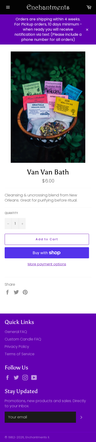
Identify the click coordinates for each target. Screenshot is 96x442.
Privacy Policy (17, 346)
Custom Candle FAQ (23, 339)
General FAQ (16, 331)
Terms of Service (19, 354)
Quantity (11, 213)
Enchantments (48, 7)
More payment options (47, 264)
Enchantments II (37, 437)
